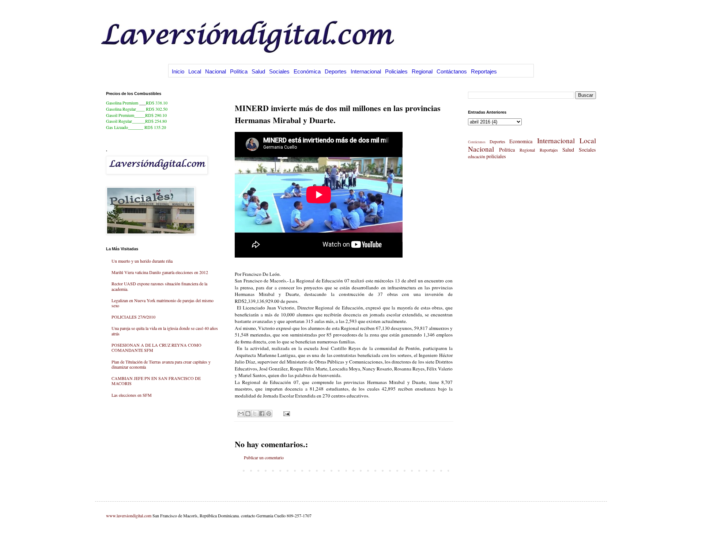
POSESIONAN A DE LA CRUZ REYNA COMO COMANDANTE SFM (156, 347)
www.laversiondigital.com (128, 515)
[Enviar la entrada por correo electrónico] (286, 413)
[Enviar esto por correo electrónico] (241, 413)
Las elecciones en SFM (132, 395)
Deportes (336, 71)
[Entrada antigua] (451, 470)
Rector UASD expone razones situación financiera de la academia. (159, 286)
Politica (507, 149)
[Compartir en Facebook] (261, 413)
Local (194, 71)
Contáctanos (452, 71)
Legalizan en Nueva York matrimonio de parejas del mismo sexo (163, 302)
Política (239, 71)
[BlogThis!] (248, 413)
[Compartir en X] (254, 413)
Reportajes (484, 71)
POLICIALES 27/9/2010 (133, 317)
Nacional (215, 71)
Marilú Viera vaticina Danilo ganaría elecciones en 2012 (160, 272)
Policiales (396, 71)
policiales (496, 156)
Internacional (366, 71)
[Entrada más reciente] (236, 470)
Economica (520, 141)
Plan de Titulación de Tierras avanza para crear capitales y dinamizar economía (161, 364)
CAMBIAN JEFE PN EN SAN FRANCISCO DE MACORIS (156, 380)
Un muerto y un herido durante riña (142, 261)
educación (476, 156)
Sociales (279, 71)
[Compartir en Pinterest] (268, 413)
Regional (422, 71)
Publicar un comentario (264, 457)
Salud (258, 71)
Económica (307, 71)
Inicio (178, 71)
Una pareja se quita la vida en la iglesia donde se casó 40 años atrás (165, 330)
